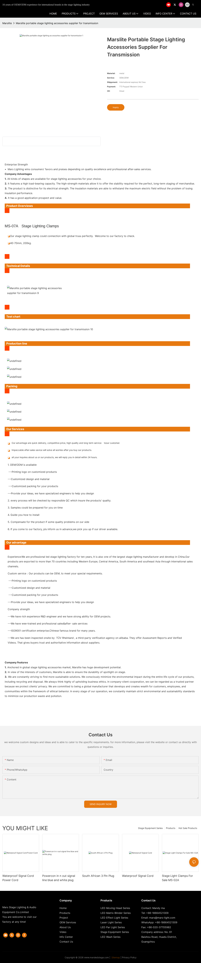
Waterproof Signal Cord (137, 875)
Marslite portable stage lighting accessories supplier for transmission (57, 23)
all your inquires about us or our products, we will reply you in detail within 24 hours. (54, 457)
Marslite (7, 23)
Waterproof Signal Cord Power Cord (18, 878)
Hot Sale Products (188, 828)
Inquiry (116, 107)
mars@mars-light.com (162, 917)
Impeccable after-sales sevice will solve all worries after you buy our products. (52, 450)
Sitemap (115, 957)
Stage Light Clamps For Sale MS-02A (177, 878)
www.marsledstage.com (96, 957)
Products (170, 828)
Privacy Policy (129, 957)
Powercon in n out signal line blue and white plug (58, 878)
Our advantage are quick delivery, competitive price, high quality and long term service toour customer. (66, 443)
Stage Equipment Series (150, 828)
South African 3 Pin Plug (98, 875)
